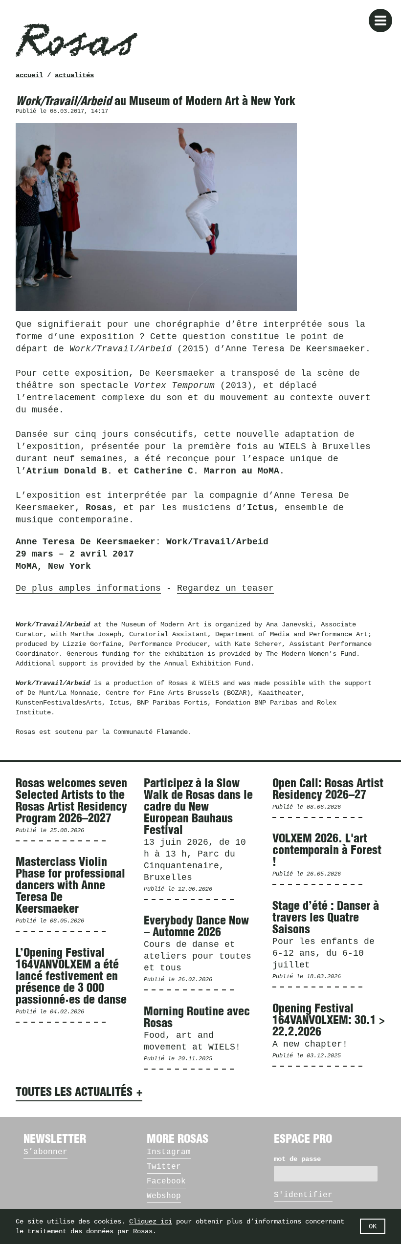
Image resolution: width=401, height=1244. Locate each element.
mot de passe (297, 1159)
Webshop (164, 1196)
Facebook (166, 1181)
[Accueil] (76, 40)
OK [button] (373, 1226)
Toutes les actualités (74, 1092)
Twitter (164, 1166)
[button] (380, 20)
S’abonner (45, 1152)
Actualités (74, 75)
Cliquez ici (150, 1221)
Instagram (169, 1152)
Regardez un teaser (225, 588)
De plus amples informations (88, 588)
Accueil (29, 75)
